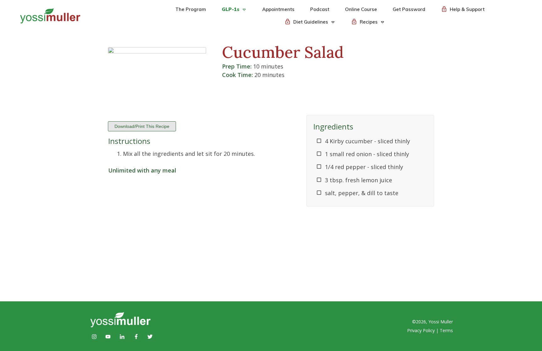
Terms (446, 330)
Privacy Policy (421, 330)
